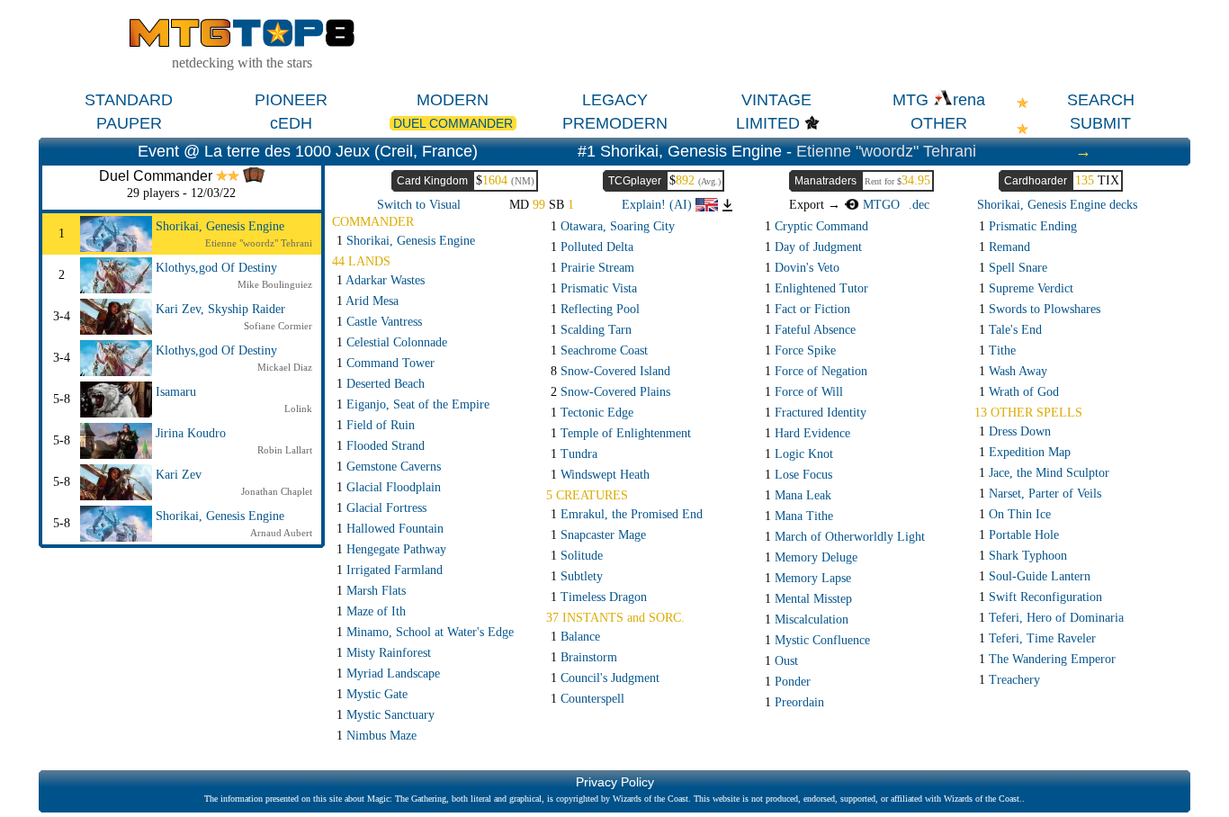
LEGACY (615, 100)
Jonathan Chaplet (276, 491)
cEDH (291, 123)
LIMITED (768, 123)
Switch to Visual (419, 204)
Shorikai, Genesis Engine (220, 226)
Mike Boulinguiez (275, 284)
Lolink (298, 408)
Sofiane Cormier (278, 325)
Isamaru (176, 392)
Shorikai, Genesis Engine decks (1057, 204)
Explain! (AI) (658, 204)
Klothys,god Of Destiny (216, 267)
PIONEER (291, 100)
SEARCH (1101, 100)
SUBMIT (1100, 123)
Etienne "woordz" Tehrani (886, 151)
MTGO (879, 204)
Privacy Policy (615, 782)
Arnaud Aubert (281, 532)
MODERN (453, 100)
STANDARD (129, 100)
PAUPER (129, 123)
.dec (919, 204)
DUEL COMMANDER (453, 123)
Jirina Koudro (191, 433)
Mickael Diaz (284, 367)
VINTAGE (776, 100)
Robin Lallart (284, 449)
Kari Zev (179, 474)
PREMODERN (615, 123)
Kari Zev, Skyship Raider (220, 309)
